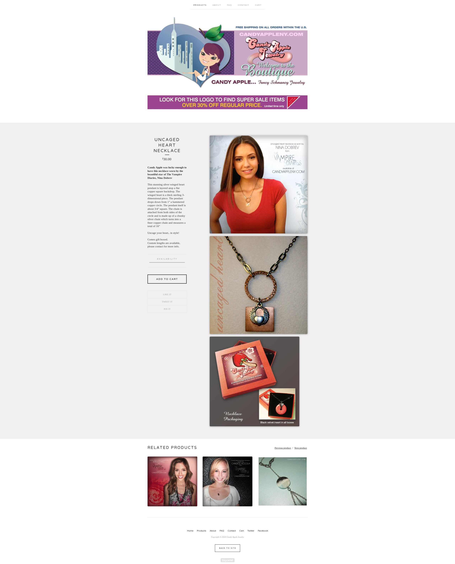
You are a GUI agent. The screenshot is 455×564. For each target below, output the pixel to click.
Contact (243, 5)
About (217, 5)
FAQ (229, 5)
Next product (300, 448)
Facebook (263, 530)
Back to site (227, 548)
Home (190, 530)
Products (200, 5)
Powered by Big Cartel (228, 560)
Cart (258, 5)
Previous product (283, 448)
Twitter (250, 530)
